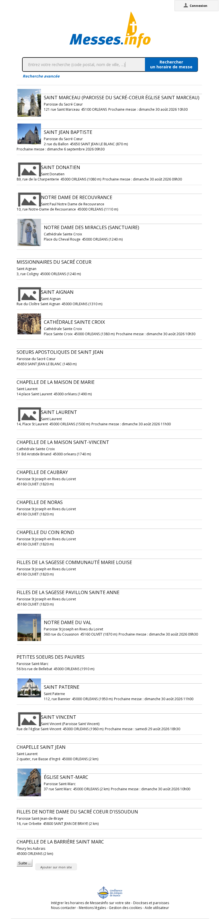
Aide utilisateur (157, 907)
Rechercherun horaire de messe (171, 64)
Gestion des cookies (125, 907)
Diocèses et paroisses (151, 902)
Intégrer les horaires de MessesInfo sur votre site (90, 902)
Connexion (198, 5)
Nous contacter (63, 907)
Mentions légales (92, 907)
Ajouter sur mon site (56, 867)
